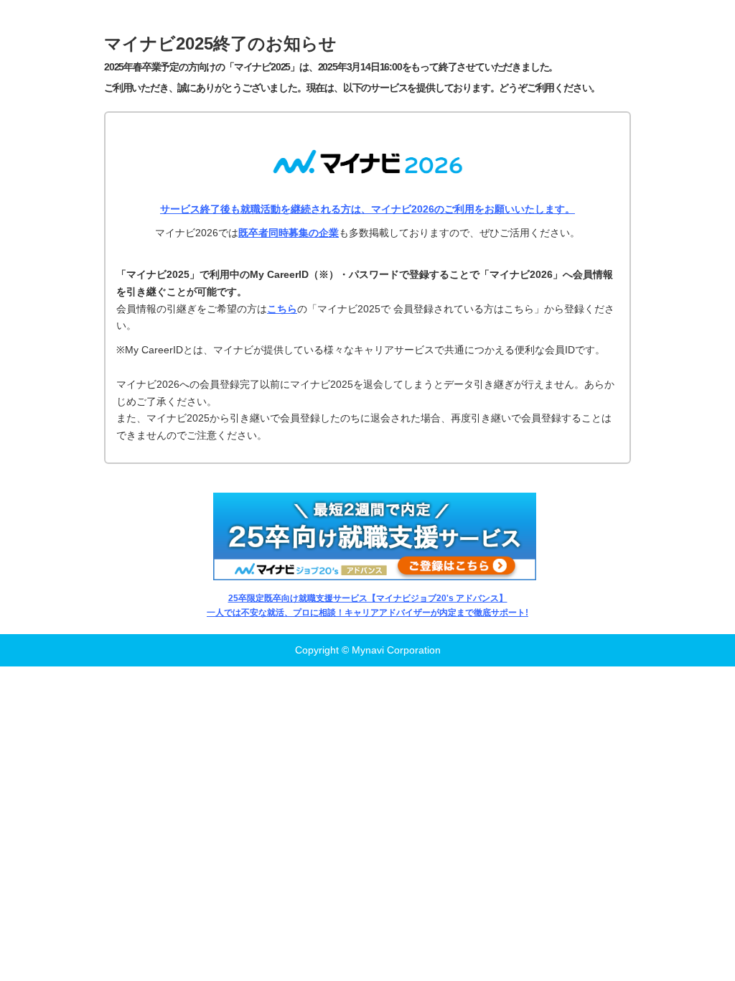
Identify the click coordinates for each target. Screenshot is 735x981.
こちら (282, 309)
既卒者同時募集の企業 (288, 232)
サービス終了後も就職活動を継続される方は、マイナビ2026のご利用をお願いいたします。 (367, 209)
